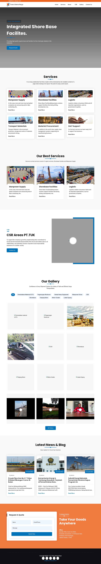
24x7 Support (74, 126)
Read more (11, 110)
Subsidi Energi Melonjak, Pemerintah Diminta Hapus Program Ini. (79, 480)
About (69, 4)
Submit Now (31, 534)
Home (56, 4)
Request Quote (13, 49)
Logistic (71, 100)
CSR (76, 4)
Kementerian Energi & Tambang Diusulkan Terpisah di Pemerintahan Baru (50, 480)
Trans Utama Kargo (16, 4)
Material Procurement (48, 126)
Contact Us (89, 4)
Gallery (81, 4)
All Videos (50, 428)
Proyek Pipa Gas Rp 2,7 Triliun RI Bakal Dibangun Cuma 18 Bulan (20, 480)
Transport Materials (17, 126)
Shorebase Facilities (47, 100)
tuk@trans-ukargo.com (15, 1)
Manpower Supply (16, 100)
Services (63, 4)
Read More (12, 196)
